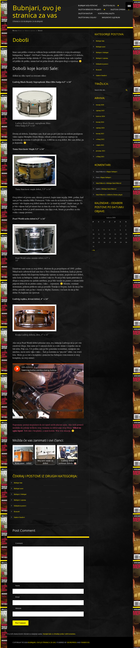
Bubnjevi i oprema (20, 500)
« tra (93, 250)
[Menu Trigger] (129, 6)
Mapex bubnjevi (112, 171)
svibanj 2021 (100, 156)
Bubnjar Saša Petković (88, 5)
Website (18, 608)
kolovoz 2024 (100, 116)
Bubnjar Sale (18, 483)
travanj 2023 (100, 133)
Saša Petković (100, 183)
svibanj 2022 (100, 139)
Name (17, 586)
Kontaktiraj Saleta (106, 13)
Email (17, 597)
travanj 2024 (100, 122)
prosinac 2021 (100, 151)
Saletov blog (107, 5)
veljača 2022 (100, 145)
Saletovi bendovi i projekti (88, 9)
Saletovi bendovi (19, 517)
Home (20, 30)
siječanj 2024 (100, 128)
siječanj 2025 (100, 110)
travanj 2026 (100, 105)
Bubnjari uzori (18, 488)
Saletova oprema (116, 9)
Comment (19, 543)
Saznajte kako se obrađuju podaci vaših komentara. (59, 634)
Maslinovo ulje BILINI (111, 17)
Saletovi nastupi (85, 13)
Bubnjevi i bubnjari (20, 494)
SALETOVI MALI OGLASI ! (87, 17)
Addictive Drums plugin (114, 194)
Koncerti (17, 511)
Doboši (21, 40)
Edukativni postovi (20, 506)
